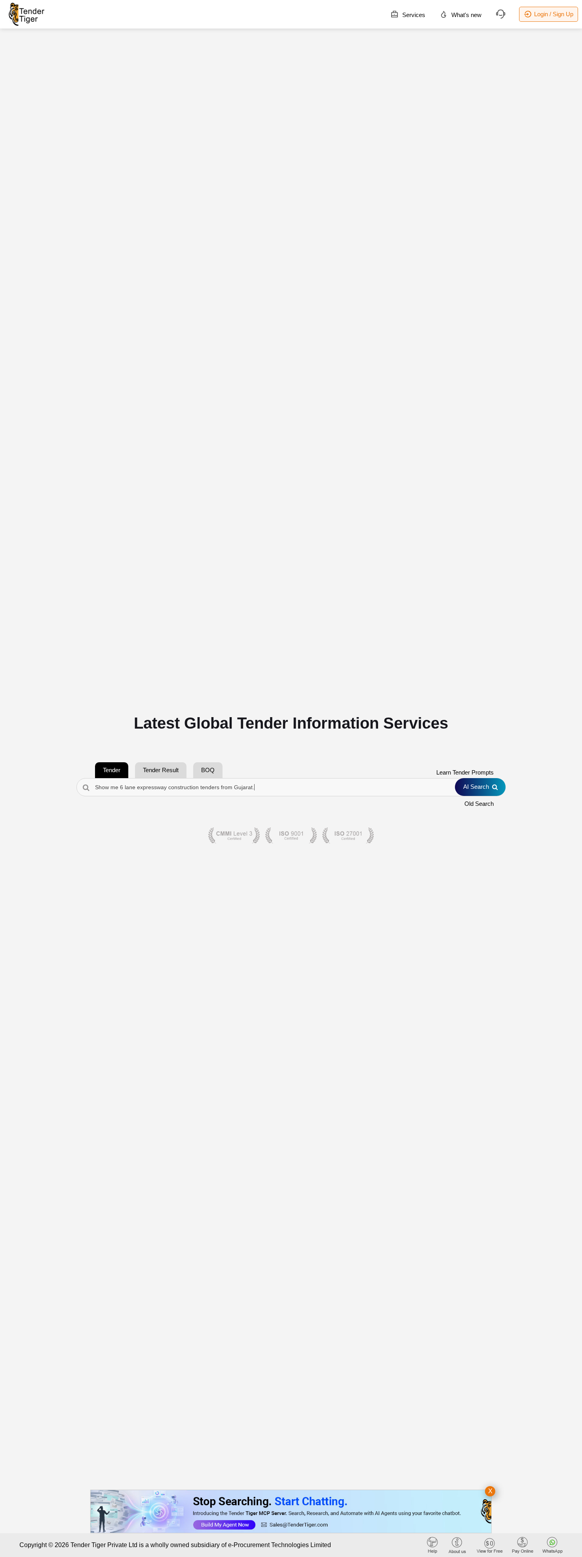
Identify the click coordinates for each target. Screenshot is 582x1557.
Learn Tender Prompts (465, 772)
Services (413, 14)
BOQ (208, 770)
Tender (111, 770)
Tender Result (161, 770)
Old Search (479, 803)
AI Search (476, 786)
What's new (465, 14)
